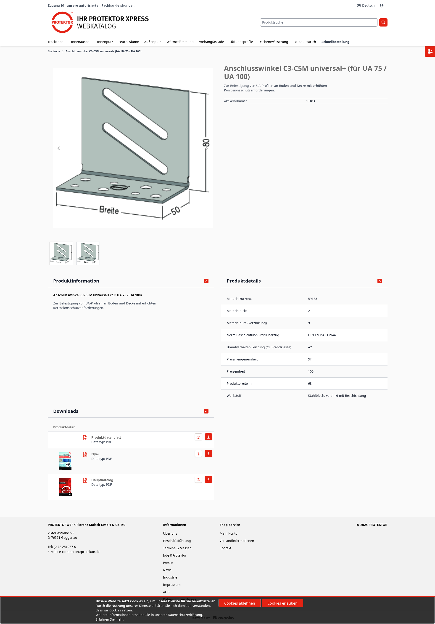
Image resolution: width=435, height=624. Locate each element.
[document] (217, 610)
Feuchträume (129, 42)
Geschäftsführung (177, 541)
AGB (166, 592)
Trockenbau (57, 42)
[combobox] (318, 22)
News (167, 570)
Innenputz (105, 42)
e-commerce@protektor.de (79, 551)
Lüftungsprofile (241, 42)
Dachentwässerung (273, 42)
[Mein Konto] (382, 5)
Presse (168, 562)
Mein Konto (228, 533)
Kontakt (225, 548)
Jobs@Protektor (174, 555)
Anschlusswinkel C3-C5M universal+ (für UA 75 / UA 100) (103, 51)
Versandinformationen (237, 541)
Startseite (54, 51)
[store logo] (104, 22)
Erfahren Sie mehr (109, 619)
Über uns (170, 533)
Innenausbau (81, 42)
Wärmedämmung (180, 42)
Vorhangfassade (211, 42)
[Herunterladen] (198, 436)
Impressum (172, 584)
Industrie (170, 577)
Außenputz (152, 42)
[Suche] (383, 22)
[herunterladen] (85, 437)
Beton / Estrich (305, 42)
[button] (133, 148)
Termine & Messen (177, 548)
